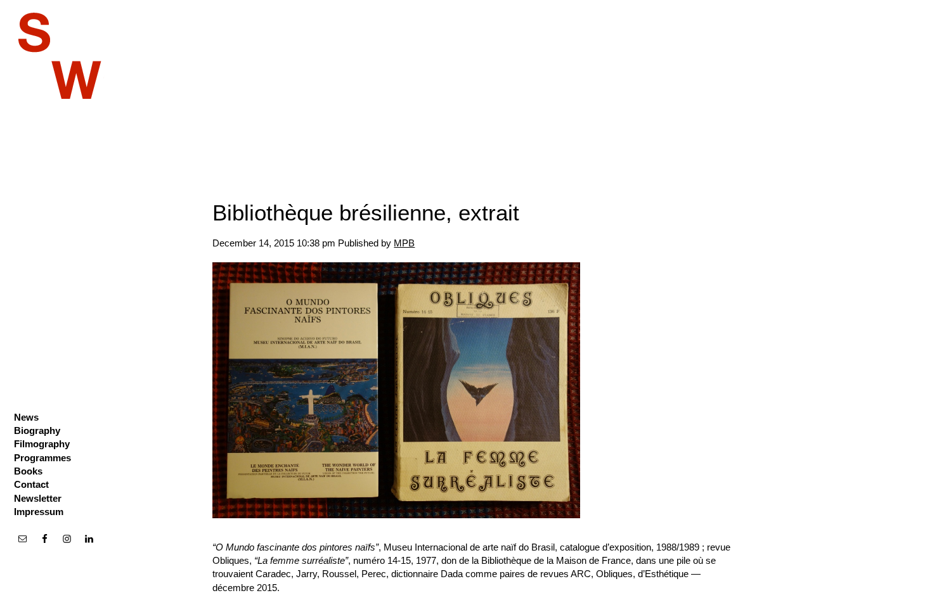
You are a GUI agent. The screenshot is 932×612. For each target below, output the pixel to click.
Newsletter (37, 498)
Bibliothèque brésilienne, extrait (365, 212)
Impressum (38, 511)
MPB (404, 243)
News (26, 417)
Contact (31, 484)
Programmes (42, 457)
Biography (37, 430)
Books (28, 471)
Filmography (42, 443)
